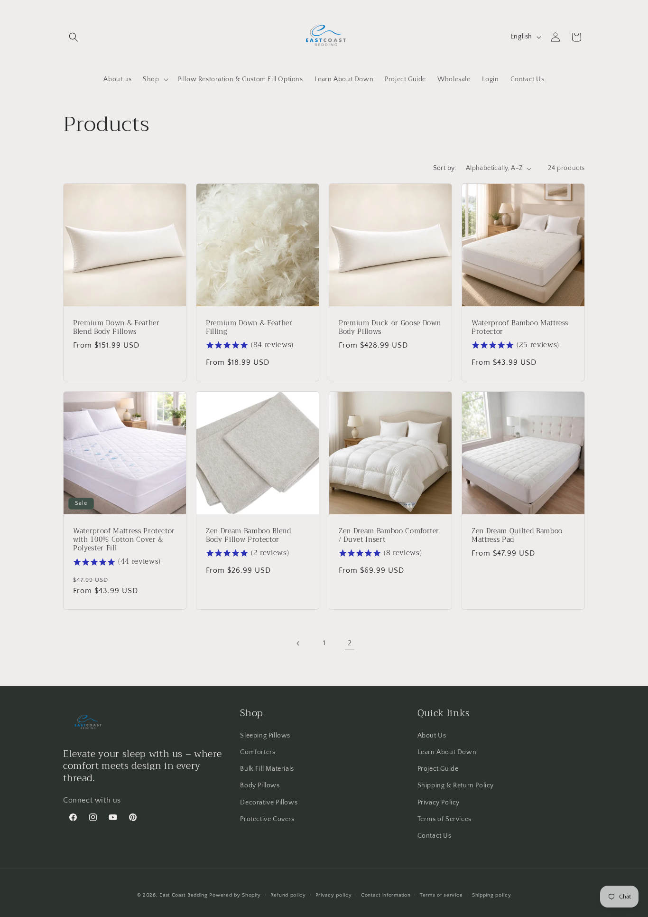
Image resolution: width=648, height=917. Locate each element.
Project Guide (438, 769)
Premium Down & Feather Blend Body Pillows (116, 327)
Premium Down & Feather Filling (249, 327)
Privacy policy (333, 895)
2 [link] (350, 643)
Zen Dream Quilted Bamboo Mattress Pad (517, 535)
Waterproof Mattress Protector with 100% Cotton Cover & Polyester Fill (124, 540)
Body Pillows (259, 786)
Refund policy (288, 895)
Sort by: (444, 168)
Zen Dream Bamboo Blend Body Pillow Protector (248, 535)
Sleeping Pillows (265, 735)
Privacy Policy (438, 802)
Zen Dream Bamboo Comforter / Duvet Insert (389, 535)
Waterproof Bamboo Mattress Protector (520, 327)
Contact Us (434, 836)
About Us (431, 735)
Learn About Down (447, 752)
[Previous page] (298, 643)
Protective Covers (267, 819)
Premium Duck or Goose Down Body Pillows (390, 327)
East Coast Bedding (183, 895)
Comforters (257, 752)
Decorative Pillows (268, 802)
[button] (73, 37)
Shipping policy (491, 895)
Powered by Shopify (235, 895)
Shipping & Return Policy (455, 786)
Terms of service (441, 895)
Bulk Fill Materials (267, 769)
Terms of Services (444, 819)
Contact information (385, 895)
